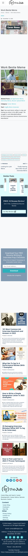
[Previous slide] (1, 186)
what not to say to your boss (17, 373)
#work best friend (5, 157)
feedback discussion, (8, 372)
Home (2, 12)
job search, (4, 470)
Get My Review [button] (8, 212)
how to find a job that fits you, (12, 468)
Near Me (5, 509)
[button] (7, 480)
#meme (24, 155)
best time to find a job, (8, 466)
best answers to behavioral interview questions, (13, 339)
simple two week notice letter (16, 406)
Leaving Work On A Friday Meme (19, 189)
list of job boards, (17, 470)
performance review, (6, 373)
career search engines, (18, 466)
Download (14, 271)
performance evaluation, (17, 372)
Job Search (10, 463)
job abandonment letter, (14, 403)
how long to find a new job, (14, 467)
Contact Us (6, 515)
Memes (7, 12)
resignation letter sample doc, (14, 405)
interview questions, (21, 339)
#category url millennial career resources (10, 159)
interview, (13, 436)
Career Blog (6, 505)
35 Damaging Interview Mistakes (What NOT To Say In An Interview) (13, 428)
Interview (9, 335)
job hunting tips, (21, 468)
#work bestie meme (15, 157)
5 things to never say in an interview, (11, 435)
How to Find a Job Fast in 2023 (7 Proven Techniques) (13, 460)
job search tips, (10, 470)
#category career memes (7, 155)
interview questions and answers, (9, 341)
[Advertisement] (14, 50)
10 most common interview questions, (12, 338)
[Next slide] (26, 186)
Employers (6, 507)
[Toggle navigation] (3, 2)
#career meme (17, 155)
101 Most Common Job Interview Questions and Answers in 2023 (12, 331)
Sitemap (5, 517)
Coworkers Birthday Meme (8, 188)
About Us (6, 519)
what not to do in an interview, (13, 438)
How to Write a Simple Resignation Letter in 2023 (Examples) (13, 395)
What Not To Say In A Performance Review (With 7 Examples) (13, 365)
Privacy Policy (7, 513)
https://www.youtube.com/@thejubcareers (14, 552)
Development (10, 369)
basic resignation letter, (8, 402)
